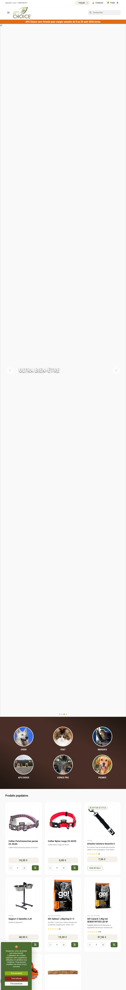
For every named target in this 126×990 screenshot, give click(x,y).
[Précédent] (10, 370)
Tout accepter (16, 973)
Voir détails (95, 868)
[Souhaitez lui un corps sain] (59, 714)
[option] (63, 370)
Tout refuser (16, 978)
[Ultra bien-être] (64, 714)
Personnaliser (16, 983)
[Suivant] (116, 370)
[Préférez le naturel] (66, 714)
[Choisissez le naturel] (62, 714)
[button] (97, 3)
